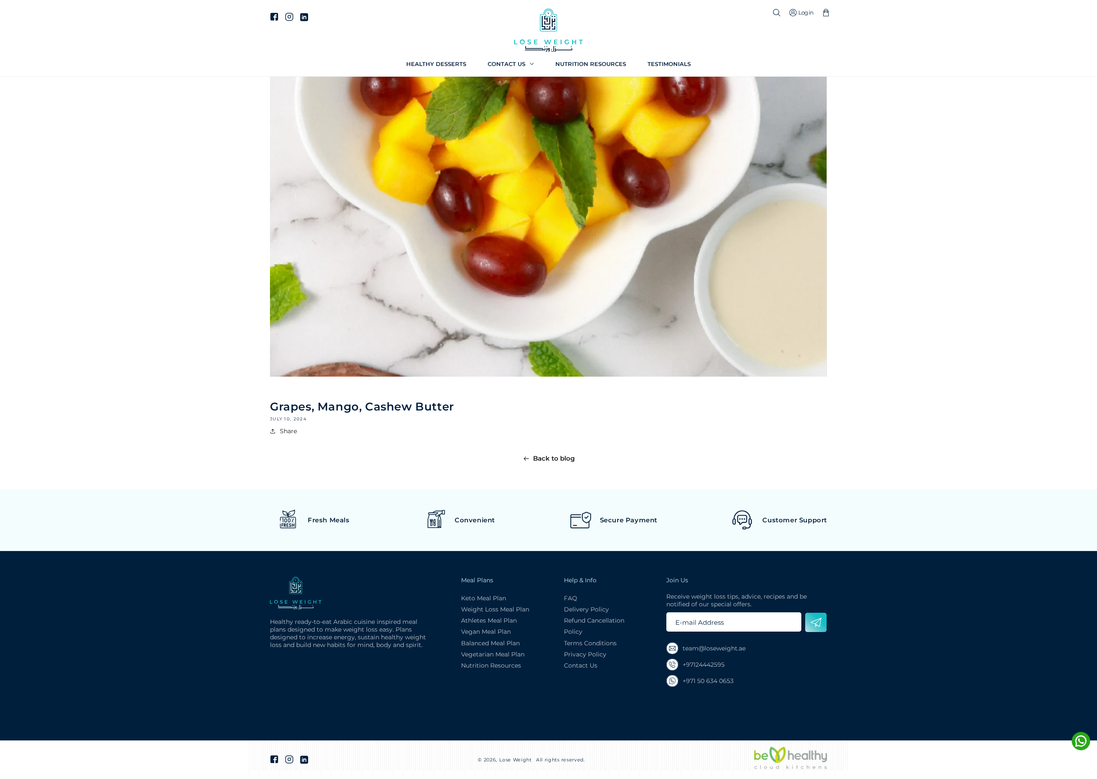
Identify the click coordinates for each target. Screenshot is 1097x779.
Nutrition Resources (491, 665)
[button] (511, 64)
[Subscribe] (816, 622)
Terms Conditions (590, 643)
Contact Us (580, 665)
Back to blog (554, 458)
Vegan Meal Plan (486, 631)
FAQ (570, 598)
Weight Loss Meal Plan (495, 609)
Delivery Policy (586, 609)
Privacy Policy (585, 654)
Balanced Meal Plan (490, 643)
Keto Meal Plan (483, 598)
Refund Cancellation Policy (594, 626)
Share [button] (288, 431)
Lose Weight (515, 760)
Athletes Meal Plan (489, 620)
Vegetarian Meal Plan (493, 654)
